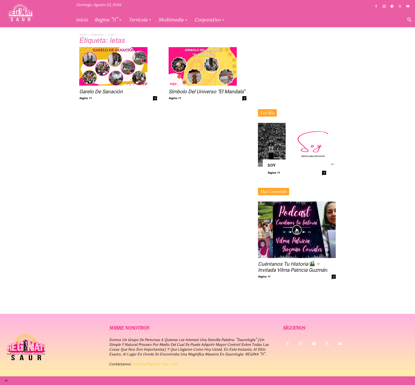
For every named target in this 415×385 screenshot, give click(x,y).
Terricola (137, 20)
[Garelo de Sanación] (118, 66)
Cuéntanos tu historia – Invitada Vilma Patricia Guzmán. (293, 267)
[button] (409, 20)
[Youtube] (407, 6)
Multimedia (170, 20)
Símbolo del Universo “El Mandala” (207, 92)
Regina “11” (106, 20)
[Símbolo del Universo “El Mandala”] (207, 66)
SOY (271, 165)
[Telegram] (392, 6)
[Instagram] (384, 6)
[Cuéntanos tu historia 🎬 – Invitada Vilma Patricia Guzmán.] (297, 230)
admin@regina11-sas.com (155, 364)
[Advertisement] (297, 77)
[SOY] (297, 145)
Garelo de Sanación (101, 92)
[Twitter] (399, 6)
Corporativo (207, 20)
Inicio (82, 20)
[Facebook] (376, 6)
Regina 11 (85, 98)
